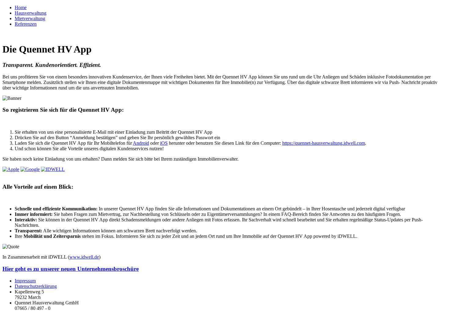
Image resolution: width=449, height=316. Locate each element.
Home (21, 7)
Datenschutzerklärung (36, 286)
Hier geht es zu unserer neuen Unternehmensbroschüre (70, 269)
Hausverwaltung (30, 13)
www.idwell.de (84, 257)
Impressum (25, 280)
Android (141, 143)
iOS (164, 143)
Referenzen (26, 24)
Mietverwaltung (30, 18)
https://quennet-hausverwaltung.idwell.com (323, 143)
